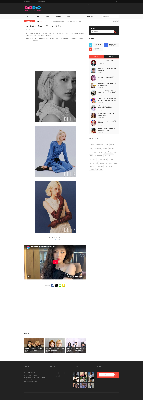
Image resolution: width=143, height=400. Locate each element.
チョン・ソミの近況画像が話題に (106, 61)
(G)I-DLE (100, 152)
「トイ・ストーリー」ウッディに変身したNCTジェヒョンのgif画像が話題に (107, 100)
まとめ (68, 16)
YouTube (58, 16)
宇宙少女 (102, 163)
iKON (101, 169)
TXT (90, 152)
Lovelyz (92, 163)
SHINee (115, 163)
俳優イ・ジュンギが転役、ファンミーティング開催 (107, 69)
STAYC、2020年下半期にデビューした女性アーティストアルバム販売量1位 (107, 92)
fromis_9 (111, 159)
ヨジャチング (93, 166)
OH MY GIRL (108, 163)
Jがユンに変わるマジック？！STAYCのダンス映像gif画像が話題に (107, 106)
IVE (107, 144)
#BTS (38, 16)
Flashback (90, 16)
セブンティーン (97, 148)
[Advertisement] (88, 9)
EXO (115, 152)
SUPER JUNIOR (108, 166)
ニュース (78, 16)
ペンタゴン (100, 166)
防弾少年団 (100, 144)
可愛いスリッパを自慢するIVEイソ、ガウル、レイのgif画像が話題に (55, 349)
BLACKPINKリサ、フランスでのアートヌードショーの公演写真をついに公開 (107, 77)
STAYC (95, 152)
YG (97, 169)
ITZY (106, 155)
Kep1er (111, 148)
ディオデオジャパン (28, 1)
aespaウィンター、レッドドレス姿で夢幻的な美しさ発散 (106, 129)
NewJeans (111, 155)
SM (97, 163)
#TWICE (61, 373)
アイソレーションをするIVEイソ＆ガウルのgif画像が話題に (34, 349)
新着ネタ (111, 56)
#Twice (47, 16)
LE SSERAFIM (102, 159)
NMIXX (91, 155)
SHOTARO (92, 169)
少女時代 (112, 144)
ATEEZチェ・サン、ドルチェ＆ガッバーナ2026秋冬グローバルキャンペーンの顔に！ (63, 21)
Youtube (67, 373)
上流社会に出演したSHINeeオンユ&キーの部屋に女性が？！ (107, 84)
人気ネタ (96, 56)
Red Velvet (108, 152)
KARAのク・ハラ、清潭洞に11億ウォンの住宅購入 (106, 114)
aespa (105, 148)
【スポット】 (93, 159)
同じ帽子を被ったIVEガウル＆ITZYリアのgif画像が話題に (76, 349)
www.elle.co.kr (55, 240)
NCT (91, 148)
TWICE (92, 144)
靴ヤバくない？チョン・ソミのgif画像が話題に (107, 121)
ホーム (29, 16)
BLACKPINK (99, 155)
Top (118, 396)
